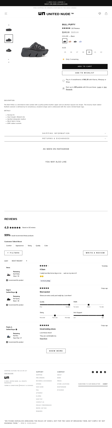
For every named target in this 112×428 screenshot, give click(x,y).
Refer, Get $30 (41, 408)
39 (89, 52)
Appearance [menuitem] (20, 245)
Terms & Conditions (11, 385)
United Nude (14, 381)
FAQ (37, 390)
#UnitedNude (61, 387)
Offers (38, 384)
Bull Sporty (16, 300)
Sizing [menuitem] (30, 245)
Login (99, 87)
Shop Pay (39, 399)
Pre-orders (40, 377)
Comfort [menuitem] (8, 245)
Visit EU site (8, 373)
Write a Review (97, 253)
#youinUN (60, 390)
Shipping (39, 374)
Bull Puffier (16, 275)
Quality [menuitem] (38, 245)
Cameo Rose (70, 41)
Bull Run (17, 337)
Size (64, 48)
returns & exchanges (56, 138)
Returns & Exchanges (44, 380)
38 (83, 52)
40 (101, 52)
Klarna (38, 396)
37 (77, 52)
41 (95, 52)
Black (65, 41)
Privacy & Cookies (26, 385)
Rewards (39, 411)
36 (71, 52)
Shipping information (56, 133)
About (59, 374)
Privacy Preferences (44, 405)
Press (59, 380)
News (59, 377)
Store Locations (63, 384)
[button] (71, 28)
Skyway (80, 41)
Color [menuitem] (46, 245)
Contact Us (40, 402)
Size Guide (40, 387)
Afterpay (39, 393)
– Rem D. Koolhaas (54, 422)
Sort (6, 261)
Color (68, 36)
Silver (75, 41)
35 (65, 52)
